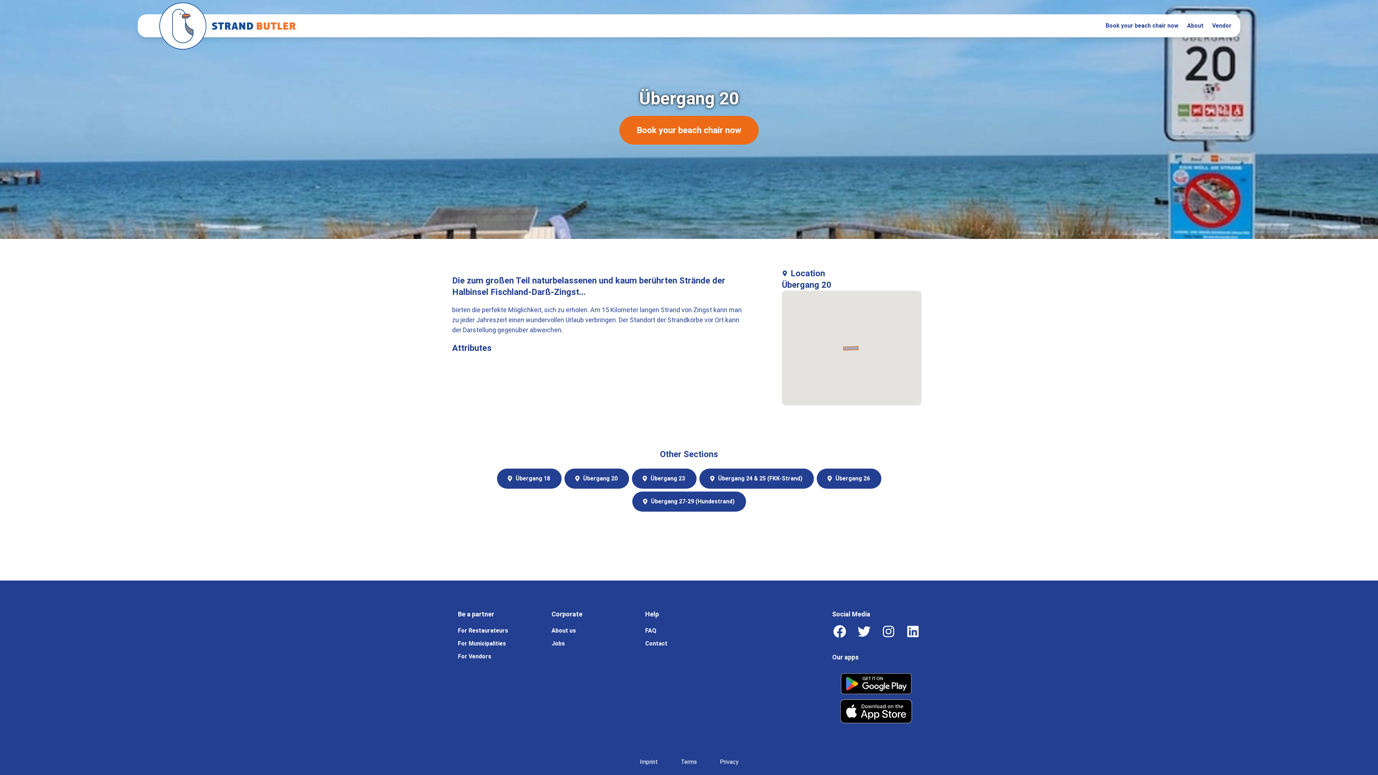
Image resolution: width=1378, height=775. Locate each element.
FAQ (650, 630)
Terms (689, 761)
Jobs (558, 643)
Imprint (649, 761)
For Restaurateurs (483, 630)
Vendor (1222, 25)
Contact (656, 643)
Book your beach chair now (1142, 25)
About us (564, 630)
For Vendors (474, 656)
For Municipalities (482, 643)
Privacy (729, 761)
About (1195, 25)
